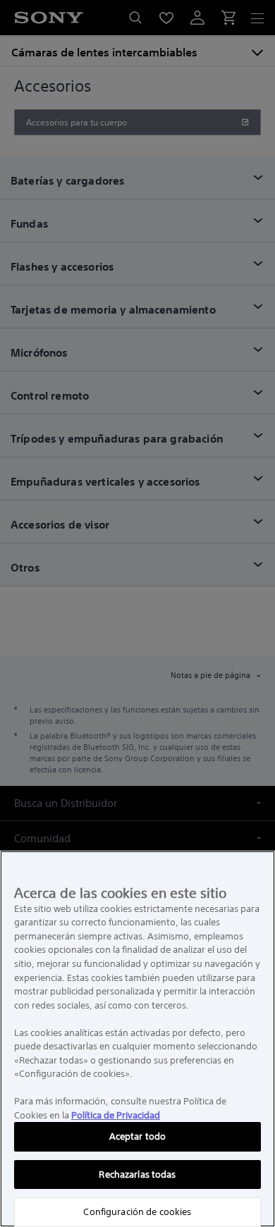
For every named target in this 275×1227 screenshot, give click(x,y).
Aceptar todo (137, 1136)
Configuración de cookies (137, 1212)
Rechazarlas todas (137, 1174)
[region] (137, 1039)
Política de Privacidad (115, 1115)
